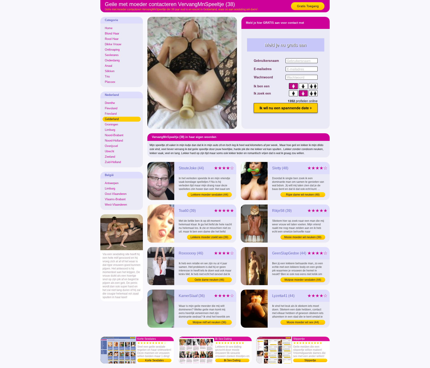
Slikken (109, 71)
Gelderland (112, 119)
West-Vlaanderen (116, 204)
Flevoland (111, 108)
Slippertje (310, 360)
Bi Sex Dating (232, 360)
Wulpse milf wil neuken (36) (209, 322)
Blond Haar (112, 33)
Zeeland (110, 156)
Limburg (110, 129)
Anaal (108, 65)
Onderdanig (112, 60)
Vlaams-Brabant (115, 199)
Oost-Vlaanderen (116, 194)
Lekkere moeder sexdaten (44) (209, 194)
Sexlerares (112, 55)
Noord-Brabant (114, 135)
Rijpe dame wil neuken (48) (303, 194)
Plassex (110, 82)
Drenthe (110, 103)
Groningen (111, 124)
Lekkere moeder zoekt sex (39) (209, 237)
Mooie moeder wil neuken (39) (302, 237)
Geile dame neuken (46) (209, 279)
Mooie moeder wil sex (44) (303, 322)
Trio (107, 76)
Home (108, 28)
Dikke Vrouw (113, 44)
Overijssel (111, 146)
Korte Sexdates (154, 360)
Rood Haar (111, 39)
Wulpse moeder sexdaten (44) (302, 279)
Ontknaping (112, 49)
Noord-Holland (114, 140)
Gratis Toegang (308, 6)
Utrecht (109, 151)
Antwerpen (111, 183)
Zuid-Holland (113, 162)
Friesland (111, 113)
